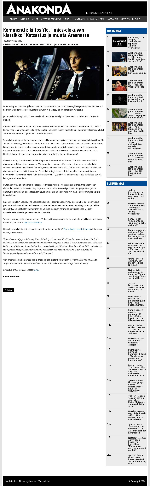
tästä (35, 269)
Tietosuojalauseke (27, 481)
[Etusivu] (38, 9)
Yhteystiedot (44, 481)
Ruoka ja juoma (95, 19)
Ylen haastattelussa (32, 222)
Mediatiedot (11, 481)
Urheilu (68, 19)
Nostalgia (112, 19)
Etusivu (14, 19)
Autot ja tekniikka (51, 19)
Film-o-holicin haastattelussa (77, 229)
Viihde (35, 19)
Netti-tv (125, 19)
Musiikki (24, 19)
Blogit (136, 19)
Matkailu (80, 19)
